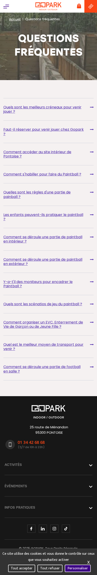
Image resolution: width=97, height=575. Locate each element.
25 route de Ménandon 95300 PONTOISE (49, 430)
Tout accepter (21, 568)
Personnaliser (77, 568)
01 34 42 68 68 (31, 442)
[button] (6, 6)
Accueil (15, 19)
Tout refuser (50, 568)
